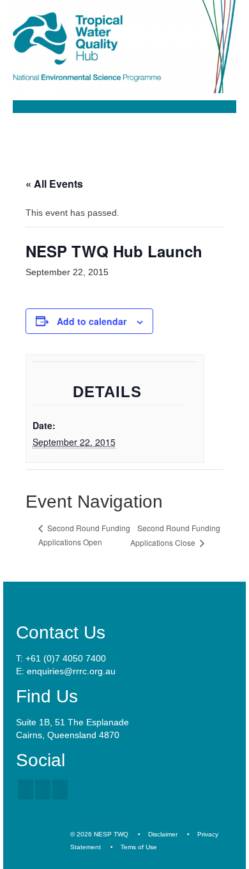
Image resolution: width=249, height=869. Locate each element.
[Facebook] (25, 789)
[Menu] (221, 136)
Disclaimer (162, 834)
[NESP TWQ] (124, 46)
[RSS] (60, 789)
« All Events (54, 183)
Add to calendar (91, 321)
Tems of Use (139, 846)
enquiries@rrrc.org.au (71, 671)
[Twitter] (42, 789)
